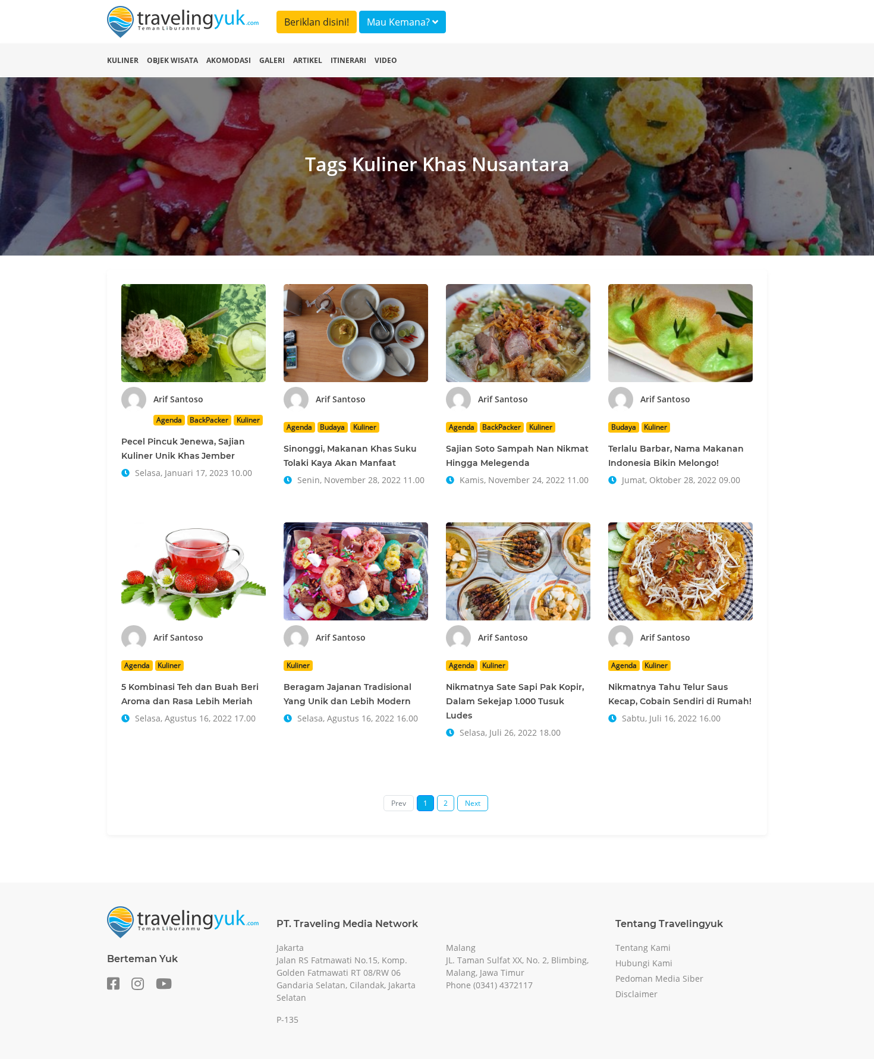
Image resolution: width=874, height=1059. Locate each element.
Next (472, 803)
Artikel (307, 60)
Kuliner (123, 60)
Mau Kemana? (399, 22)
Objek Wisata (172, 60)
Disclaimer (636, 994)
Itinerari (348, 60)
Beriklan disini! (316, 22)
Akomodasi (228, 60)
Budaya (332, 427)
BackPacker (209, 420)
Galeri (272, 60)
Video (386, 60)
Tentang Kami (643, 947)
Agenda (169, 420)
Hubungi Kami (643, 963)
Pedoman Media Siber (659, 978)
